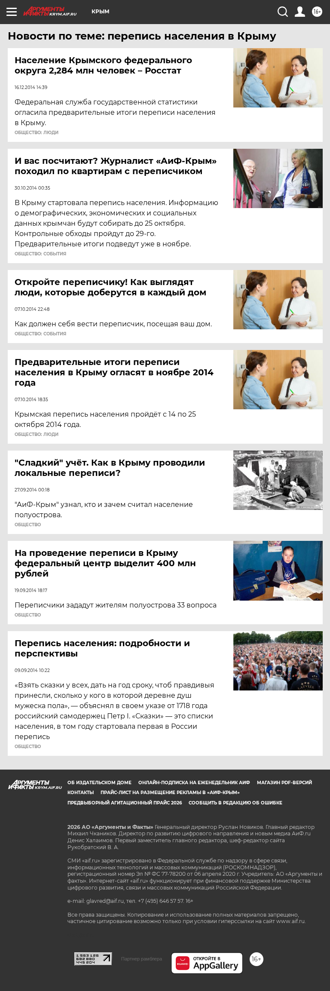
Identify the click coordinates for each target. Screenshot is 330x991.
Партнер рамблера (141, 958)
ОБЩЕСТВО (28, 525)
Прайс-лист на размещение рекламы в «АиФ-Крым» (170, 792)
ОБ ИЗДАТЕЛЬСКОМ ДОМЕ (99, 782)
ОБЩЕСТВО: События (40, 254)
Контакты (80, 792)
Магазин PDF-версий (284, 782)
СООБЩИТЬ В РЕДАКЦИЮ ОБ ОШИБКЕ (235, 803)
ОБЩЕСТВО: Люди (36, 133)
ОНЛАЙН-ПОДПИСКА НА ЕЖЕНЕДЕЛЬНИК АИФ (194, 782)
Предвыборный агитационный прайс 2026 (124, 803)
